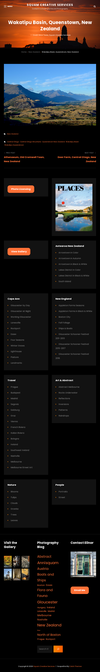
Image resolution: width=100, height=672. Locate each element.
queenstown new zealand (53, 141)
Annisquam (47, 562)
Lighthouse (16, 351)
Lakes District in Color (70, 269)
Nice (38, 630)
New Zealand (34, 52)
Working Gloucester (21, 316)
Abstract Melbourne (69, 386)
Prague (14, 386)
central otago (13, 141)
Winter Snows (18, 345)
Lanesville (15, 322)
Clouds (14, 503)
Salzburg (15, 409)
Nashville (15, 455)
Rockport (15, 328)
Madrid (14, 398)
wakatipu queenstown (14, 145)
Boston (41, 585)
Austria (43, 568)
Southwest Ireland (20, 450)
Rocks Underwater (68, 392)
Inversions (64, 404)
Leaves (14, 520)
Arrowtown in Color (68, 252)
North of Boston (49, 635)
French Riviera (18, 427)
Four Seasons (17, 339)
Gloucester (47, 602)
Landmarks (16, 362)
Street (62, 497)
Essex (13, 334)
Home (24, 52)
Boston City (64, 316)
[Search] (58, 649)
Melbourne (16, 461)
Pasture (15, 357)
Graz (13, 415)
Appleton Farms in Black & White (75, 311)
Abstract (44, 556)
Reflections (64, 398)
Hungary (41, 607)
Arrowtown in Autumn (70, 258)
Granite (14, 508)
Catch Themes (75, 666)
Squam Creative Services (50, 5)
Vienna (14, 421)
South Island (65, 281)
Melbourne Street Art (22, 467)
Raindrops (64, 415)
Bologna (15, 438)
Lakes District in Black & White (74, 275)
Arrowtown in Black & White (73, 264)
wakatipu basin (72, 141)
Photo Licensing (21, 189)
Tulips (14, 497)
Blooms (14, 491)
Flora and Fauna (45, 593)
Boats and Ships (45, 577)
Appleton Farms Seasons (71, 305)
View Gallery (19, 251)
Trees (14, 514)
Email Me (79, 590)
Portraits (63, 491)
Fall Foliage (64, 322)
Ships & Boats (65, 328)
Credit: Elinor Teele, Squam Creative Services (52, 35)
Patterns (63, 409)
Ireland (14, 444)
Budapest (15, 392)
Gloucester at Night (21, 311)
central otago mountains (30, 141)
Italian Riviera (17, 432)
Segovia (15, 404)
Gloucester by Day (20, 305)
